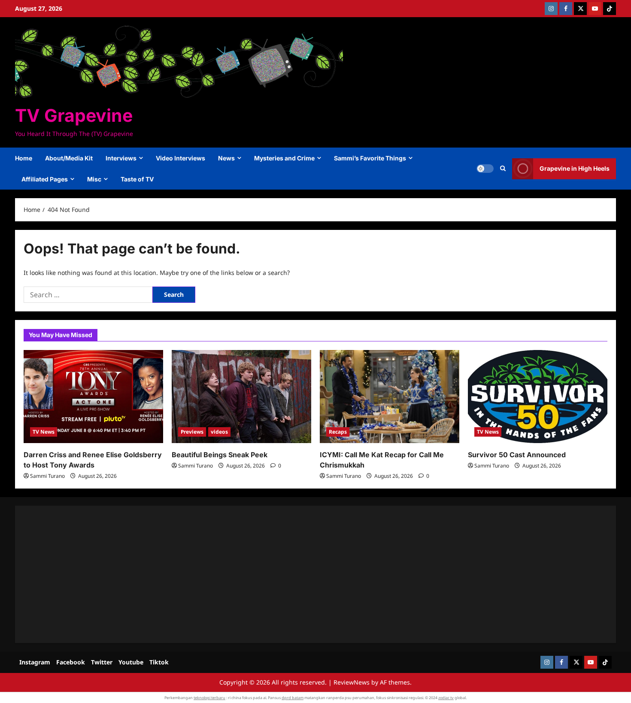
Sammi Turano (47, 476)
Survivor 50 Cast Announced (517, 454)
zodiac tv (446, 697)
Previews (192, 431)
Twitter (101, 662)
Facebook (70, 662)
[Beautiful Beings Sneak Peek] (241, 396)
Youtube (130, 662)
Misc (94, 179)
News (226, 158)
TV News (44, 431)
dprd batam (292, 697)
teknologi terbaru (209, 697)
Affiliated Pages (44, 179)
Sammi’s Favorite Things (370, 158)
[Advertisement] (281, 574)
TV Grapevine (74, 115)
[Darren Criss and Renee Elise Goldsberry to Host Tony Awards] (93, 396)
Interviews (121, 158)
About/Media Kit (69, 158)
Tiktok (159, 662)
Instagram (34, 662)
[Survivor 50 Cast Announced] (537, 396)
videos (219, 431)
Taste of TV (137, 179)
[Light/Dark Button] (485, 168)
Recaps (338, 431)
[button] (503, 168)
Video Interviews (180, 158)
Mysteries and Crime (284, 158)
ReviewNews (352, 682)
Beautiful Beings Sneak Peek (219, 454)
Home (23, 158)
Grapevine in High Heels (575, 168)
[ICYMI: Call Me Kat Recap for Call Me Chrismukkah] (389, 396)
